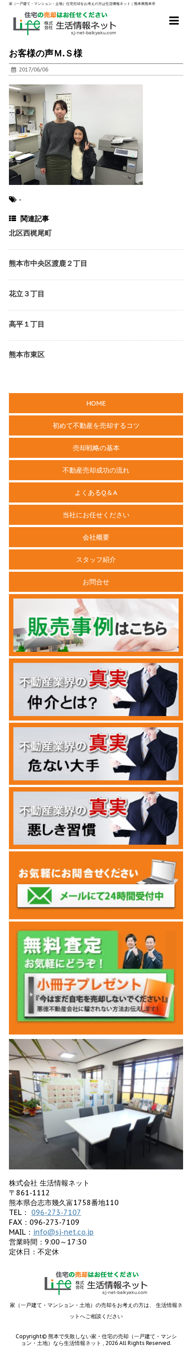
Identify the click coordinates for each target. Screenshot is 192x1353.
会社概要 (96, 537)
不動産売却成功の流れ (96, 470)
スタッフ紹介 (96, 559)
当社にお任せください (96, 515)
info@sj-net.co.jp (63, 1231)
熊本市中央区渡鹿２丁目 (48, 263)
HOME (96, 403)
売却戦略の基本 (96, 448)
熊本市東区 (27, 354)
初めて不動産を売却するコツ (96, 425)
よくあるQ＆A (96, 492)
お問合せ (96, 582)
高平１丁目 (27, 323)
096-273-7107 (56, 1212)
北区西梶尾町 (30, 232)
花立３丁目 (27, 293)
